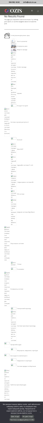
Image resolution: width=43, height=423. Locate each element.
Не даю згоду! (28, 416)
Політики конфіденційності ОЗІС (22, 420)
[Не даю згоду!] (40, 412)
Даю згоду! (15, 416)
